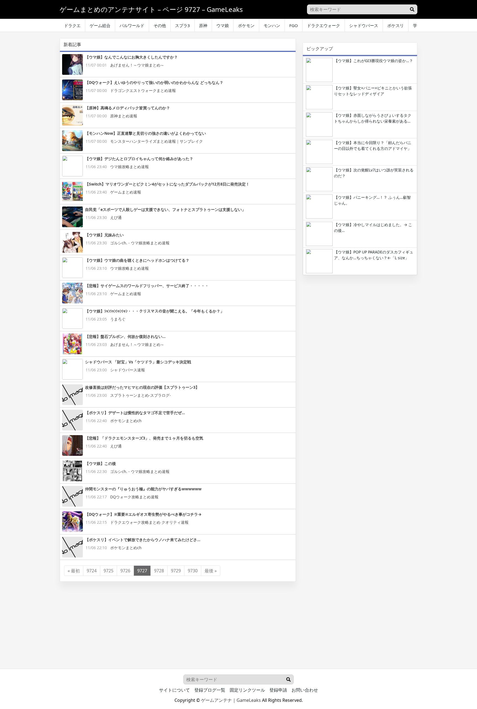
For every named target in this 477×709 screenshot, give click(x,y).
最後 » (211, 571)
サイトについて (174, 690)
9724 (92, 571)
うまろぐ (118, 319)
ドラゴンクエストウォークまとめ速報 (143, 90)
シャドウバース (363, 25)
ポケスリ (395, 25)
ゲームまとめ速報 (125, 192)
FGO (293, 25)
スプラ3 (182, 25)
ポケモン (246, 25)
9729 (176, 571)
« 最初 (74, 571)
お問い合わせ (305, 690)
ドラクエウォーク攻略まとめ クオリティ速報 (149, 522)
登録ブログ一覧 (209, 690)
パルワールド (132, 25)
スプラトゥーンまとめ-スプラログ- (140, 395)
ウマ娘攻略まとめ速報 (129, 166)
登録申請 (278, 690)
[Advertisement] (360, 319)
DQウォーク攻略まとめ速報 (134, 496)
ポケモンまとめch (126, 420)
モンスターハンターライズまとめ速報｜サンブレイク (156, 141)
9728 (159, 571)
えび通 (116, 217)
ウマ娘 (222, 25)
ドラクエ (72, 25)
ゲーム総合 (100, 25)
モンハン (272, 25)
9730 (193, 571)
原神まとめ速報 (123, 115)
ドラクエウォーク (323, 25)
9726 (125, 571)
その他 (159, 25)
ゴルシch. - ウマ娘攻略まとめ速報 (139, 242)
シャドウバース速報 (127, 369)
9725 (108, 571)
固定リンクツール (247, 690)
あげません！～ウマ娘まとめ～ (137, 65)
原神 (203, 25)
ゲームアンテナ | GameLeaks (231, 700)
